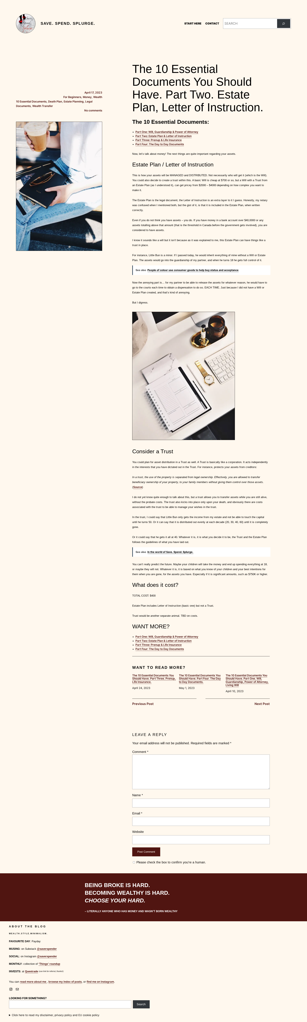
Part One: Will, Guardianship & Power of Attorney (166, 132)
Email (137, 813)
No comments (93, 110)
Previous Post (143, 704)
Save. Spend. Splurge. (68, 23)
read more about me (33, 981)
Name (137, 795)
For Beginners (72, 97)
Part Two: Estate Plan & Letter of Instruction (163, 136)
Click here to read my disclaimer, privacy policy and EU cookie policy (55, 1015)
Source (137, 487)
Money (87, 97)
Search (141, 1004)
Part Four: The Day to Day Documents (159, 144)
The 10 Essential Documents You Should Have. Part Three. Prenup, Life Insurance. (154, 679)
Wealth (97, 97)
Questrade (31, 971)
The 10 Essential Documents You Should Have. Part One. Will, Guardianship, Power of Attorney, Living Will (247, 680)
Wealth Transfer (42, 106)
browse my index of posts (65, 981)
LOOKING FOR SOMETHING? (28, 998)
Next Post (262, 704)
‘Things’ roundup (49, 963)
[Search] (283, 23)
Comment (140, 752)
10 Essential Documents (31, 101)
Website (138, 831)
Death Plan (55, 101)
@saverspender (47, 948)
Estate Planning (74, 101)
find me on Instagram (100, 981)
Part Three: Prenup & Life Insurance (158, 140)
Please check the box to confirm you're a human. (170, 862)
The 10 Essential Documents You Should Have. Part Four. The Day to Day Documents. (200, 679)
